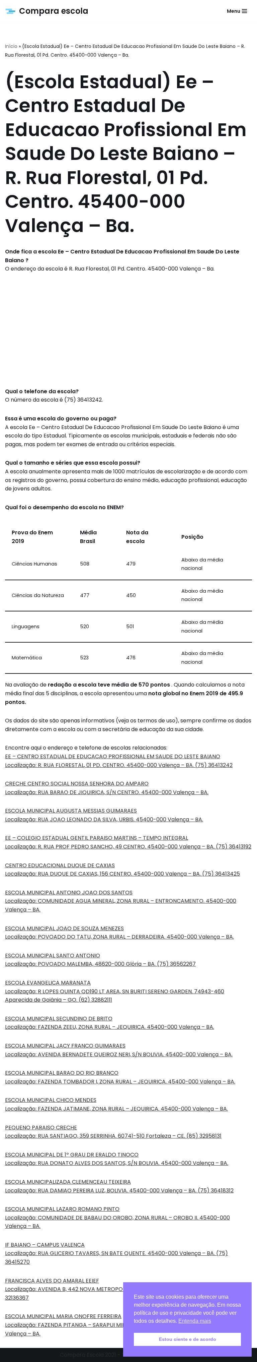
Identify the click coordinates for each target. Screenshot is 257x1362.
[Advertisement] (128, 330)
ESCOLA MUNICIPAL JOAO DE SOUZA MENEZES (64, 928)
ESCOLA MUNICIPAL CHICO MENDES (50, 1100)
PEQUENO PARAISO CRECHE (41, 1127)
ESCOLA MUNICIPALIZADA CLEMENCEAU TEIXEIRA (68, 1182)
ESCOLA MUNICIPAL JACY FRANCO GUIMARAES (65, 1046)
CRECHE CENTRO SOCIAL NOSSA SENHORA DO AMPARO (77, 783)
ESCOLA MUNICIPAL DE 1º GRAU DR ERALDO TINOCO (72, 1155)
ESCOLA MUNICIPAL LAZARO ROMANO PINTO (62, 1209)
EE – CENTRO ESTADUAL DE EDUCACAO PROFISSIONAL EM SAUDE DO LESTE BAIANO (112, 756)
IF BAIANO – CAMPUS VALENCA (45, 1245)
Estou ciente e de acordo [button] (187, 1339)
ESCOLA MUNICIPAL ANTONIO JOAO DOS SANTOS (69, 892)
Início (11, 46)
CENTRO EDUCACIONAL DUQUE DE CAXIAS (60, 865)
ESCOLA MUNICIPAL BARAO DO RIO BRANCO (61, 1073)
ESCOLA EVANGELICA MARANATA (48, 983)
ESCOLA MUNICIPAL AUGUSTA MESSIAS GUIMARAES (71, 811)
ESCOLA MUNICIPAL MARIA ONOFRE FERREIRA (63, 1316)
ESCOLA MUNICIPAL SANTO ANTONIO (52, 955)
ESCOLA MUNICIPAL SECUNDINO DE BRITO (58, 1018)
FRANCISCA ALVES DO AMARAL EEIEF (52, 1281)
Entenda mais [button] (194, 1321)
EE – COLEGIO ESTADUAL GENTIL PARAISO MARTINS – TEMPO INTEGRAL (96, 838)
